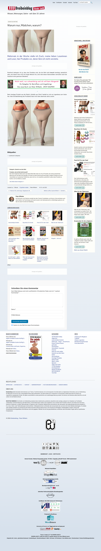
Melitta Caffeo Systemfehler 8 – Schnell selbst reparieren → (55, 190)
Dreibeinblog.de (32, 538)
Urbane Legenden (79, 340)
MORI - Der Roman (50, 538)
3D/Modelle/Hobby (57, 336)
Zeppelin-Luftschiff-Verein (59, 458)
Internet (54, 350)
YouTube (75, 2)
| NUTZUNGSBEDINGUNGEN (48, 384)
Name (13, 309)
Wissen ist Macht (56, 369)
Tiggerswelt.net (53, 526)
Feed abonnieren (79, 343)
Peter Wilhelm (20, 196)
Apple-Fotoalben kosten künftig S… (15, 338)
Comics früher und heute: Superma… (16, 346)
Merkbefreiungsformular (81, 341)
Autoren (70, 2)
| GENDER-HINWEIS (62, 384)
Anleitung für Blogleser (81, 336)
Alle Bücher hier (83, 72)
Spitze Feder (55, 359)
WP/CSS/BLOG (56, 371)
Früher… (15, 348)
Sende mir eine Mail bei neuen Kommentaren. (26, 325)
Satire (53, 354)
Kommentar (15, 293)
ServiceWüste (55, 356)
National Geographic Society (40, 458)
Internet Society (28, 458)
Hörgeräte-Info (10, 538)
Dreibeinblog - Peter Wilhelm (19, 418)
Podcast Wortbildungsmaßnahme (87, 538)
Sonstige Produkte (57, 358)
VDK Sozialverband (71, 458)
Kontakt (65, 2)
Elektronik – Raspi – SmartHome (61, 341)
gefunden (54, 345)
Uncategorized (56, 368)
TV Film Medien (56, 366)
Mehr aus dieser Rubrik (81, 250)
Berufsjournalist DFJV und (48, 485)
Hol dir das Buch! (84, 69)
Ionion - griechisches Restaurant (21, 538)
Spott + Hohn (55, 361)
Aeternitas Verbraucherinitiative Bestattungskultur (50, 491)
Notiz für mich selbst (57, 351)
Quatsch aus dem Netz (58, 353)
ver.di (57, 485)
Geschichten (55, 346)
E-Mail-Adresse (15, 315)
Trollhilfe (77, 338)
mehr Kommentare (11, 353)
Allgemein (54, 338)
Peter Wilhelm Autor (66, 538)
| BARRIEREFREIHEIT (35, 384)
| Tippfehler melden (24, 187)
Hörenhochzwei (75, 538)
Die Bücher (59, 2)
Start (54, 2)
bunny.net (62, 526)
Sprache (54, 363)
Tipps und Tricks (56, 364)
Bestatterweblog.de (41, 538)
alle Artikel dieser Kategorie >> (17, 181)
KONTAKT (26, 384)
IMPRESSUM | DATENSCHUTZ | (15, 384)
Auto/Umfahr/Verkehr (58, 340)
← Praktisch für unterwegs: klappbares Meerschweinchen (19, 190)
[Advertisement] (37, 66)
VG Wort (50, 458)
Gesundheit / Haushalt (58, 348)
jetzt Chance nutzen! (35, 358)
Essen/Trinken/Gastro (58, 343)
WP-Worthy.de (58, 538)
